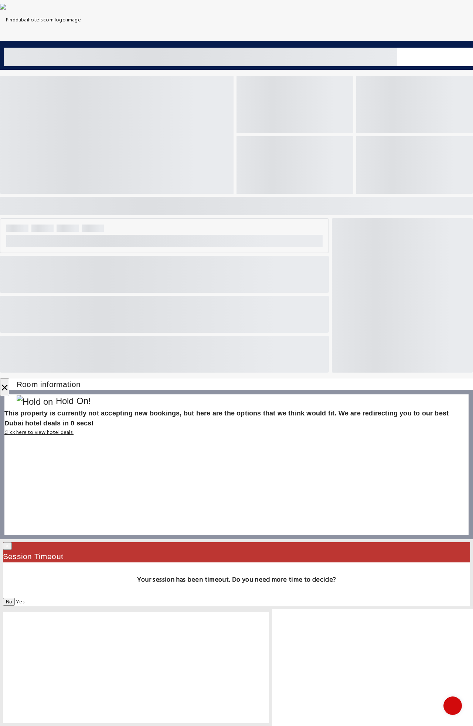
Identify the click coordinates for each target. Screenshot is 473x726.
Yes (20, 602)
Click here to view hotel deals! (39, 432)
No (9, 602)
